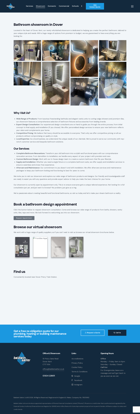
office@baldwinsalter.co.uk (53, 369)
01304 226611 (49, 375)
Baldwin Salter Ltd (20, 397)
